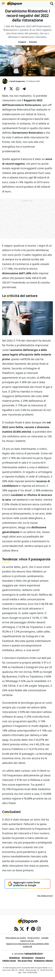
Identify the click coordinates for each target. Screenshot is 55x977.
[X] (22, 928)
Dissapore (22, 42)
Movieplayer (28, 957)
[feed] (16, 928)
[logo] (14, 3)
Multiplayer (14, 957)
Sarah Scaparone (17, 81)
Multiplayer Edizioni (43, 960)
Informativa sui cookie (15, 937)
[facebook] (27, 928)
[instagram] (39, 928)
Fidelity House (9, 960)
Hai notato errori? (45, 895)
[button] (4, 88)
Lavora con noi (27, 940)
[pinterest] (33, 928)
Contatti (44, 937)
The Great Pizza (24, 960)
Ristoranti (33, 42)
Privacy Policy (33, 937)
